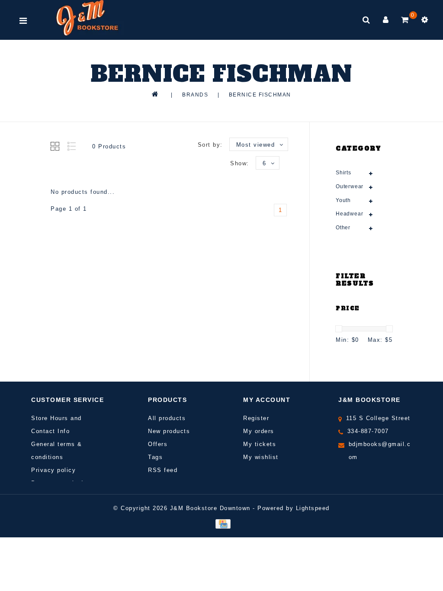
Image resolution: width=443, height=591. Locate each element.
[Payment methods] (221, 523)
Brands (195, 95)
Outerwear (349, 186)
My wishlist (261, 457)
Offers (157, 444)
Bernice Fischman (260, 95)
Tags (155, 457)
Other (343, 228)
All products (167, 418)
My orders (258, 431)
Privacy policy (53, 470)
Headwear (349, 214)
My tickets (259, 444)
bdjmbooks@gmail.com (380, 450)
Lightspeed (313, 508)
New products (169, 431)
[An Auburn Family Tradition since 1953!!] (87, 17)
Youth (343, 200)
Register (256, 418)
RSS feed (162, 470)
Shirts (343, 173)
